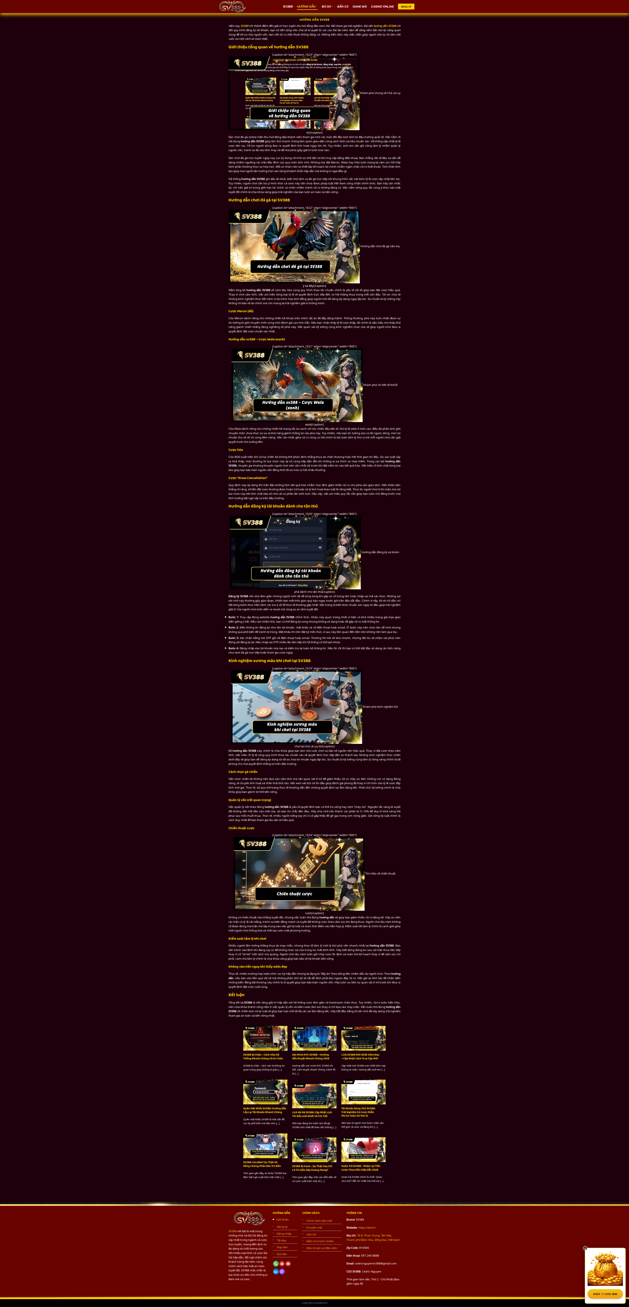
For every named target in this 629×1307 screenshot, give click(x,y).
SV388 (288, 6)
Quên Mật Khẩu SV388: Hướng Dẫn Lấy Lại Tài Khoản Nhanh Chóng (264, 1110)
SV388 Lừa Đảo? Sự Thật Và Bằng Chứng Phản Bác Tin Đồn (262, 1164)
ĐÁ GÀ (326, 6)
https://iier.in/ (367, 1227)
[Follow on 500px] (276, 1271)
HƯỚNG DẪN (306, 6)
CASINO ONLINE (382, 6)
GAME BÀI (360, 6)
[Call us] (276, 1264)
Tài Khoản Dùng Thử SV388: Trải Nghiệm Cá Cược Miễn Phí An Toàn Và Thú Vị (358, 1112)
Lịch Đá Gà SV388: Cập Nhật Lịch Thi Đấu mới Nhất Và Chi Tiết (312, 1114)
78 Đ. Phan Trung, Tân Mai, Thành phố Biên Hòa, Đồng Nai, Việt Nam (373, 1237)
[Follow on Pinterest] (282, 1264)
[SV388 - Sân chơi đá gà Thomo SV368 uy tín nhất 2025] (233, 6)
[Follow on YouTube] (288, 1264)
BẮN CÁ (342, 6)
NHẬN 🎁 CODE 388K (605, 1294)
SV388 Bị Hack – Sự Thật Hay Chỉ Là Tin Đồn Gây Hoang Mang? (312, 1168)
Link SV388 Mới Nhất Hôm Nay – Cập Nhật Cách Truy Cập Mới (360, 1056)
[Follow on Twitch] (282, 1271)
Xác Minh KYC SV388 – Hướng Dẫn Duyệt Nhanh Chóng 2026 (310, 1056)
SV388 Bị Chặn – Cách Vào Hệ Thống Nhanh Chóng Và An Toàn (263, 1056)
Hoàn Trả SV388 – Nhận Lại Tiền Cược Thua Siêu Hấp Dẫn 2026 (360, 1168)
